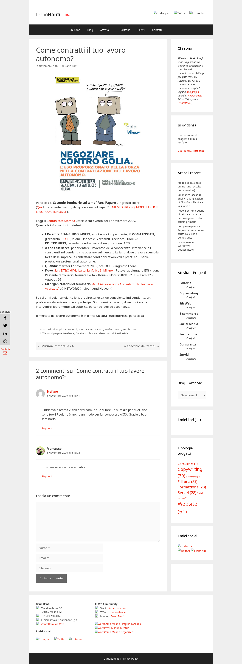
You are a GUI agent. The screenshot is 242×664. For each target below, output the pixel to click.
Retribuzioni (130, 329)
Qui (39, 207)
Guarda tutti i (191, 150)
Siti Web (185, 303)
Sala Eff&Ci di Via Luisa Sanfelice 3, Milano (83, 270)
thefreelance (118, 612)
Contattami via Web (52, 624)
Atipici (60, 329)
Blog (90, 30)
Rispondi (46, 428)
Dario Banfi (117, 616)
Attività (104, 30)
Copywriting (188, 293)
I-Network (82, 333)
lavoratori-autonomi (101, 333)
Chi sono (75, 30)
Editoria (185, 283)
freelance (68, 333)
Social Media (188, 324)
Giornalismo (86, 329)
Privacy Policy (130, 658)
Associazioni (47, 329)
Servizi (184, 355)
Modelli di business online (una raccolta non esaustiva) (189, 186)
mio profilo (193, 91)
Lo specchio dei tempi (138, 346)
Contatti (157, 30)
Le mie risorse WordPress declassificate (186, 245)
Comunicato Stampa (60, 221)
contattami (185, 103)
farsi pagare (54, 333)
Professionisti (113, 329)
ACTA (43, 333)
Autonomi (71, 329)
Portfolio (125, 30)
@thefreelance (117, 608)
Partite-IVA (121, 333)
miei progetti (195, 95)
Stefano (52, 391)
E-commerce (188, 314)
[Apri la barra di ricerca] (170, 29)
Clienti (141, 30)
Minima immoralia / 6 (57, 346)
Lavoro (99, 329)
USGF (65, 239)
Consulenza (187, 344)
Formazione (188, 334)
